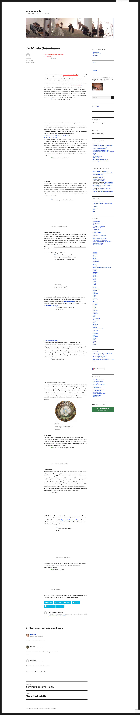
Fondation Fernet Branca (99, 226)
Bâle (94, 263)
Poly (94, 209)
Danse (94, 281)
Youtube (95, 70)
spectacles (95, 330)
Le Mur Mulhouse (97, 232)
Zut (94, 211)
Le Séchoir (95, 231)
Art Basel (95, 256)
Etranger (95, 287)
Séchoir (95, 326)
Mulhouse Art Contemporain (99, 235)
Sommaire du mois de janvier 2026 (101, 159)
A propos (36, 708)
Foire (94, 292)
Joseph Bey (95, 386)
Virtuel (94, 341)
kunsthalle (95, 303)
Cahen (94, 270)
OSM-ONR (95, 208)
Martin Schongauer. (52, 305)
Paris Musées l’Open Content (99, 238)
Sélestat (95, 327)
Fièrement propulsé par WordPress (47, 708)
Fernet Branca (96, 289)
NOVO (94, 205)
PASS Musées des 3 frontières (100, 240)
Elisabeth (95, 191)
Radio (94, 323)
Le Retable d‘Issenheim (51, 340)
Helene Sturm (96, 154)
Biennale (95, 266)
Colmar (94, 275)
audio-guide (96, 261)
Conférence (95, 276)
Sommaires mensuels (98, 329)
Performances (96, 318)
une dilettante (33, 11)
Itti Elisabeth (96, 185)
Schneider (95, 324)
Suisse (94, 335)
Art (27, 62)
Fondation (95, 293)
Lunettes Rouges (97, 392)
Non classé (95, 313)
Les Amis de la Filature (98, 389)
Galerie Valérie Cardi (97, 228)
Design (94, 283)
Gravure (95, 298)
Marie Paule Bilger (109, 182)
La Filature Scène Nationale (106, 191)
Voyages (95, 342)
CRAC (94, 280)
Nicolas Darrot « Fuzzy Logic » (100, 148)
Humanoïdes (96, 299)
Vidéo (94, 339)
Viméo (94, 62)
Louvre (94, 307)
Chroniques (95, 272)
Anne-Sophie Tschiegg (98, 380)
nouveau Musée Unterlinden (70, 74)
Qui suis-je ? (96, 52)
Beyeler (94, 264)
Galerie (94, 296)
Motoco (95, 234)
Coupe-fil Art (96, 224)
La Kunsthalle (96, 229)
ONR (94, 237)
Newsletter (102, 176)
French (96, 368)
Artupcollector (96, 221)
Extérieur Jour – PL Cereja (99, 384)
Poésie (94, 321)
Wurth (94, 344)
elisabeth (28, 58)
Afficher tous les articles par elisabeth (57, 615)
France (94, 295)
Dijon (94, 286)
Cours (94, 278)
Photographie (96, 319)
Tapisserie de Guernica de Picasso (70, 520)
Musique (95, 312)
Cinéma (95, 273)
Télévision (95, 336)
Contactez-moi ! (97, 53)
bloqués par (103, 409)
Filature (95, 290)
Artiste (94, 258)
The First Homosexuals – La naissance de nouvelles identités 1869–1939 (103, 173)
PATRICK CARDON (97, 171)
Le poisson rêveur (97, 387)
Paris (94, 315)
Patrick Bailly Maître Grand (99, 393)
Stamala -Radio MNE (98, 244)
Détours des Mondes (98, 381)
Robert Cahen (96, 396)
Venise (94, 338)
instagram (95, 55)
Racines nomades (97, 395)
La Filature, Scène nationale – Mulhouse (102, 203)
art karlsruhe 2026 (97, 156)
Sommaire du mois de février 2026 (101, 150)
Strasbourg (95, 333)
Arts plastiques (31, 62)
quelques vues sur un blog (50, 137)
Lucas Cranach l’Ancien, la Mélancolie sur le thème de (70, 247)
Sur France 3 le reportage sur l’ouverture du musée (57, 135)
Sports (94, 332)
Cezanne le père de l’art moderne (100, 161)
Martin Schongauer (69, 301)
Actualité (95, 252)
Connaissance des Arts (98, 202)
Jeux (94, 301)
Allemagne (95, 253)
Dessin (94, 284)
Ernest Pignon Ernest (98, 383)
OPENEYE (95, 206)
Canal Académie (96, 223)
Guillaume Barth (97, 158)
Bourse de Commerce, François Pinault (102, 267)
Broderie (95, 269)
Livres (94, 306)
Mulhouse (95, 310)
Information (96, 144)
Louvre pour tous (97, 390)
